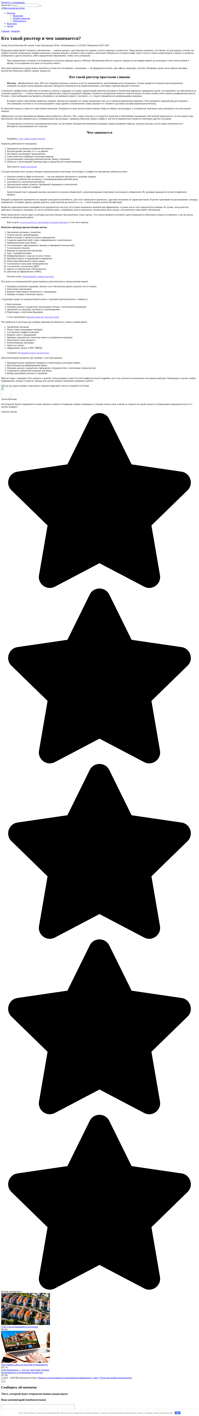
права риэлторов (28, 166)
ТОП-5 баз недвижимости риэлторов (19, 1327)
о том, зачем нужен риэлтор (31, 138)
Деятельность (19, 21)
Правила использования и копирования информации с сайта (68, 1378)
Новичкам (18, 15)
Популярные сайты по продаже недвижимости (24, 1364)
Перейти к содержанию (13, 2)
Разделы (11, 13)
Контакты (12, 23)
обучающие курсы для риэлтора (33, 353)
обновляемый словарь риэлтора (38, 276)
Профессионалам (21, 18)
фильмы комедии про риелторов (43, 317)
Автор (10, 26)
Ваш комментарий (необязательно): (23, 1399)
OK (177, 1413)
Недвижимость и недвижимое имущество (22, 1372)
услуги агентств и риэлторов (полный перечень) (44, 222)
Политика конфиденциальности (116, 1378)
